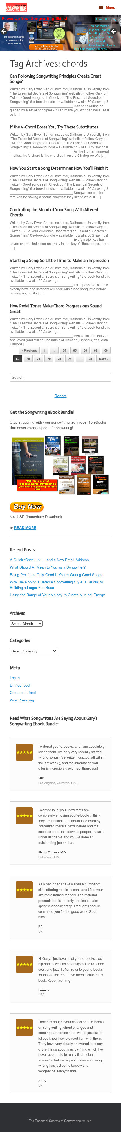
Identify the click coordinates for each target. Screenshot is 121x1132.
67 (95, 350)
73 (59, 359)
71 (38, 359)
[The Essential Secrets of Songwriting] (16, 8)
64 (64, 350)
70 (28, 359)
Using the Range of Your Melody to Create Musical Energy (57, 594)
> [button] (114, 31)
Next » (103, 359)
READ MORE (25, 527)
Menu (110, 7)
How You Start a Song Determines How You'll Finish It (59, 168)
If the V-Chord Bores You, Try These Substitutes (54, 127)
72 (49, 359)
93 (90, 359)
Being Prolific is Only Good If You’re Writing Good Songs (56, 574)
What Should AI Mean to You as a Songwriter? (48, 567)
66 (85, 350)
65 (75, 350)
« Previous (29, 350)
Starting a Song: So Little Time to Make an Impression (59, 260)
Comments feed (23, 692)
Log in (15, 677)
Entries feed (20, 685)
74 (69, 359)
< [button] (4, 31)
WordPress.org (22, 700)
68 (106, 350)
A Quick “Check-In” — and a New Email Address (49, 559)
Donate (61, 395)
